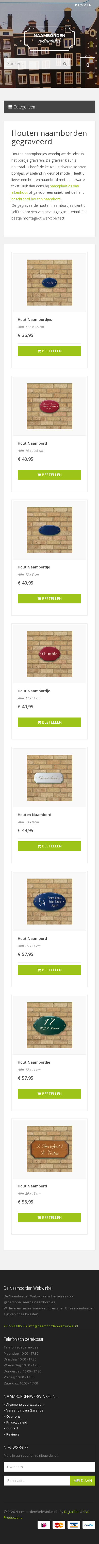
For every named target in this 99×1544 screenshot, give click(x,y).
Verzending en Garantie (24, 1410)
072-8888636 (15, 1326)
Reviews (12, 1434)
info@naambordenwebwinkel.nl (53, 1326)
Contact (12, 1428)
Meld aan (82, 1480)
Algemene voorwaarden (25, 1404)
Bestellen (51, 350)
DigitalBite (71, 1511)
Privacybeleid (16, 1422)
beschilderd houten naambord (36, 199)
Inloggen (83, 5)
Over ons (13, 1416)
